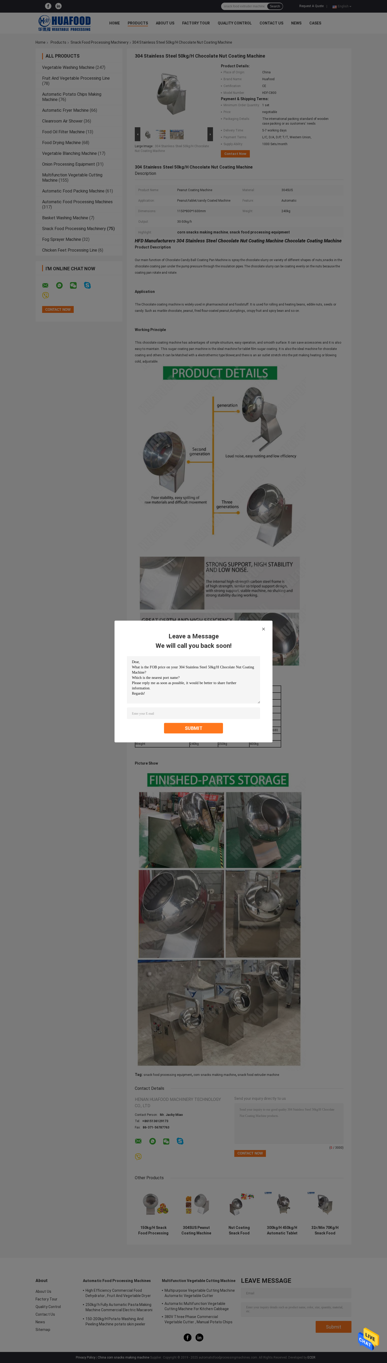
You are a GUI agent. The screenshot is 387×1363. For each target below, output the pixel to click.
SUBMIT (193, 728)
